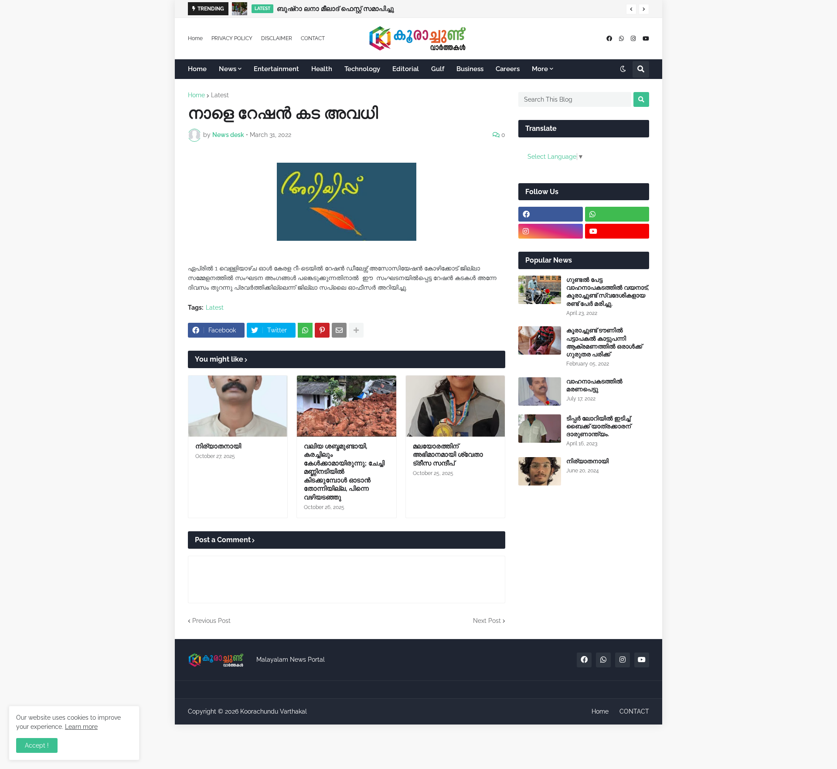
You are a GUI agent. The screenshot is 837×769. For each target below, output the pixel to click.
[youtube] (646, 38)
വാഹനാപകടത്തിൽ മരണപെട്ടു (594, 385)
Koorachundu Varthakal (273, 711)
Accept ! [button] (37, 745)
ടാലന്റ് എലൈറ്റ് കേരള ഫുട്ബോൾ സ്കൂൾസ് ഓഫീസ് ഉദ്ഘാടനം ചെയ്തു (389, 9)
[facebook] (609, 38)
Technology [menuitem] (362, 69)
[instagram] (633, 38)
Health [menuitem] (321, 69)
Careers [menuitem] (508, 69)
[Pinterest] (322, 330)
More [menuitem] (540, 69)
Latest (220, 95)
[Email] (339, 330)
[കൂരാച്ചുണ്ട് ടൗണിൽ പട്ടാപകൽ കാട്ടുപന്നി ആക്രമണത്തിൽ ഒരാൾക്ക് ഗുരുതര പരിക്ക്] (539, 340)
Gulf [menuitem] (437, 69)
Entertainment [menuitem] (276, 69)
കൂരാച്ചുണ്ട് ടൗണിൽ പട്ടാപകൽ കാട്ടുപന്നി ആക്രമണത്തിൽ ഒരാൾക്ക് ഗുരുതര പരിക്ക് (604, 342)
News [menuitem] (227, 69)
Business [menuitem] (469, 69)
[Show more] (356, 330)
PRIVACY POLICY (231, 38)
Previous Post (211, 620)
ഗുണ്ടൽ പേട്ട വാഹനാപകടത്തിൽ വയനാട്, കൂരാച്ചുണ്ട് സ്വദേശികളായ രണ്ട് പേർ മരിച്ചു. (607, 291)
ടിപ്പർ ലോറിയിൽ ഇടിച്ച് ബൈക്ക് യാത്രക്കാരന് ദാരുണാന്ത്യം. (598, 426)
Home (195, 38)
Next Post (487, 620)
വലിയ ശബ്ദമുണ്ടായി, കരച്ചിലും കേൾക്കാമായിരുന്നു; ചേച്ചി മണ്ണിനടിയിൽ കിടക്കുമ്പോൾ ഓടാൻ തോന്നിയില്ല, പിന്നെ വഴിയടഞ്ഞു (344, 471)
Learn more (81, 726)
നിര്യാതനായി (218, 446)
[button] (631, 9)
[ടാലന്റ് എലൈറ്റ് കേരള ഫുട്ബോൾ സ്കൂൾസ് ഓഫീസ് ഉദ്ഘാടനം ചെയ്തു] (240, 8)
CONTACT (313, 38)
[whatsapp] (621, 38)
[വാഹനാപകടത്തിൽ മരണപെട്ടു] (539, 391)
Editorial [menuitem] (405, 69)
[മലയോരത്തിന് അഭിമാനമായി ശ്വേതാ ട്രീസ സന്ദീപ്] (455, 406)
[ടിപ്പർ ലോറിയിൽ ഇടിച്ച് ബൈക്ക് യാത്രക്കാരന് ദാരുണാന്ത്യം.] (539, 428)
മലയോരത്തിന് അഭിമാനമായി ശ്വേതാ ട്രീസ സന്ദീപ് (448, 454)
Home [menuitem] (197, 69)
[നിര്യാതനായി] (237, 406)
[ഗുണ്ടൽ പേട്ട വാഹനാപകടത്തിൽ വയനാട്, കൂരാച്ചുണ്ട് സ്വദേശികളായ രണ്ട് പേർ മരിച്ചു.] (539, 290)
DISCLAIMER (276, 38)
